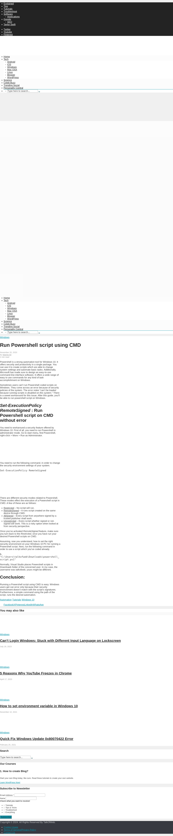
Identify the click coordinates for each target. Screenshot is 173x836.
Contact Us (9, 832)
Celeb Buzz (9, 82)
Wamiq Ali (7, 355)
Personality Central (13, 88)
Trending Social (12, 85)
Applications (13, 16)
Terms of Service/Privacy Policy (20, 830)
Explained (9, 3)
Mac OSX (12, 69)
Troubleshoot (10, 11)
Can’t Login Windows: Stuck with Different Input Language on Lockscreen (60, 641)
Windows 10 (28, 599)
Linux (10, 72)
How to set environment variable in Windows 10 (39, 706)
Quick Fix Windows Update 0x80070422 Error (36, 739)
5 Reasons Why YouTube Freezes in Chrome (36, 673)
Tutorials (8, 9)
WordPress (13, 77)
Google (7, 19)
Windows (12, 67)
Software (8, 14)
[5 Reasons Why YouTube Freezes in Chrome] (17, 664)
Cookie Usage (11, 827)
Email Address (7, 795)
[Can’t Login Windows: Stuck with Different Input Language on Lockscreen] (17, 632)
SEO (9, 22)
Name (3, 798)
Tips (6, 6)
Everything (10, 812)
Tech (6, 59)
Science (8, 80)
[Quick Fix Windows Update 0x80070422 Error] (17, 730)
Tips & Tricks (11, 807)
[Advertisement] (86, 107)
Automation (6, 599)
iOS (9, 64)
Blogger (11, 75)
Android (11, 62)
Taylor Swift (9, 24)
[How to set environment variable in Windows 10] (17, 697)
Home (7, 56)
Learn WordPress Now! (10, 782)
